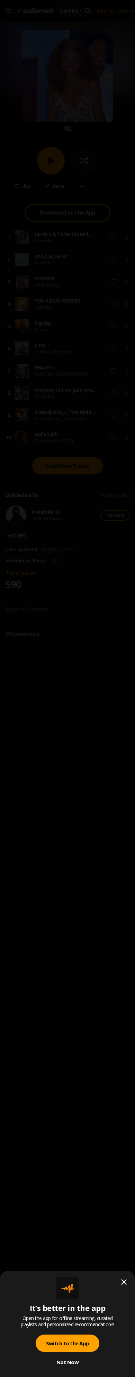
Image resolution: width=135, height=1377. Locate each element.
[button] (67, 688)
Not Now (67, 1362)
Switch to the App (67, 1343)
